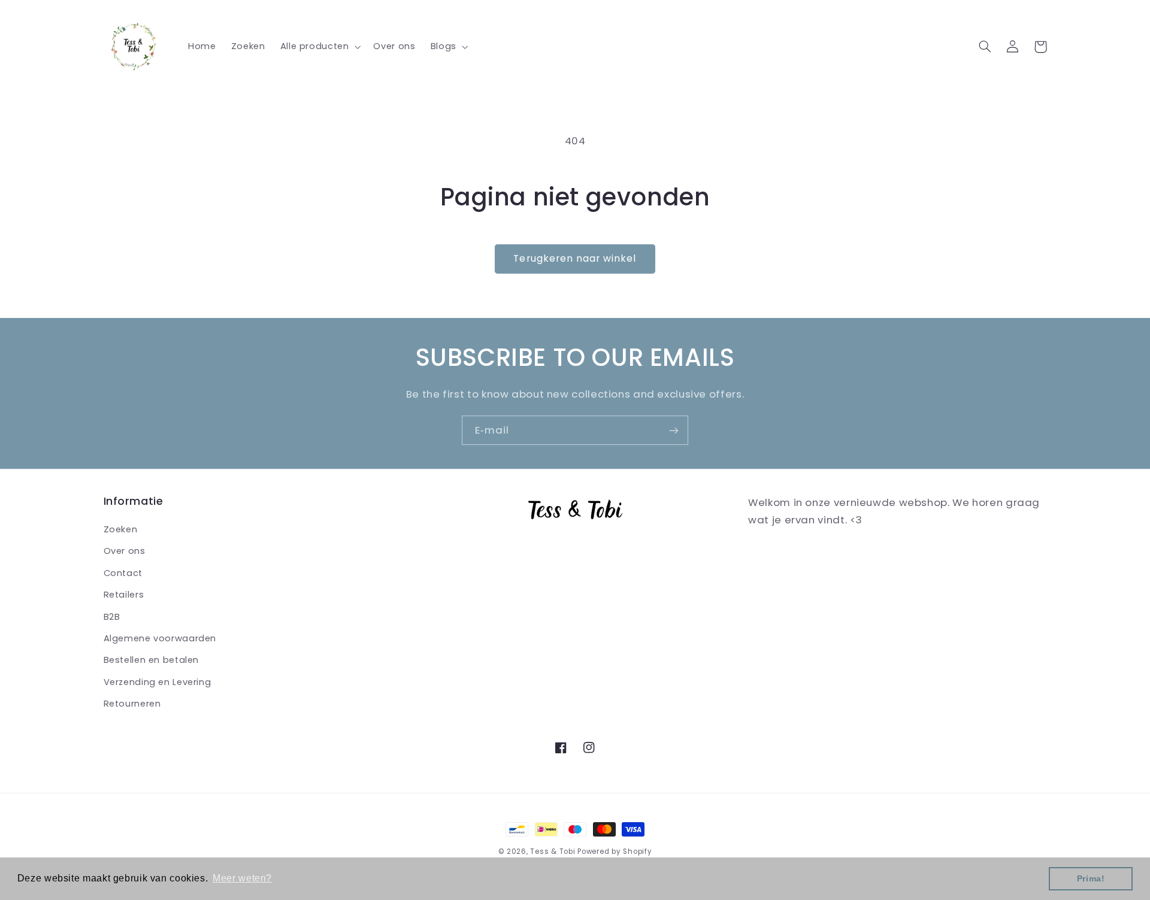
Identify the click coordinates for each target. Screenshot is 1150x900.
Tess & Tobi (552, 851)
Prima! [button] (1091, 878)
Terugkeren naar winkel (574, 258)
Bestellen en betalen (151, 660)
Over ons (125, 551)
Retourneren (132, 704)
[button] (319, 47)
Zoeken (121, 529)
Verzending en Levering (157, 682)
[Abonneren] (674, 430)
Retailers (124, 595)
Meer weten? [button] (242, 878)
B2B (112, 617)
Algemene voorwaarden (160, 638)
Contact (123, 573)
